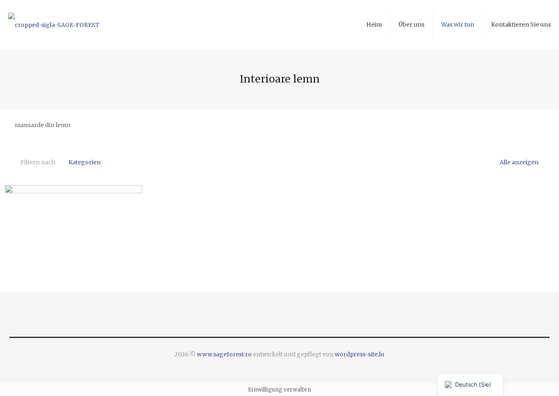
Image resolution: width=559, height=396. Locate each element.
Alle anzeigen (518, 162)
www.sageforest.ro (224, 354)
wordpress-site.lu (359, 354)
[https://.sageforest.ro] (53, 24)
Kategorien (84, 162)
